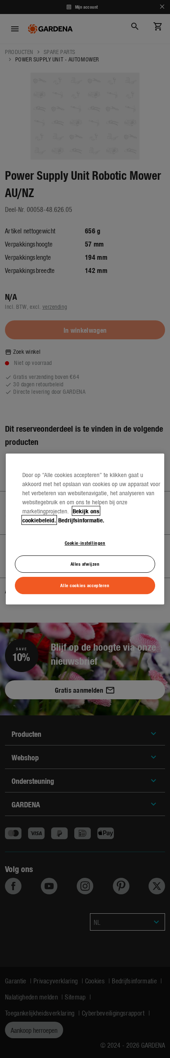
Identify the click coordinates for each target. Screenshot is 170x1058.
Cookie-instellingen (85, 542)
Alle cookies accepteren (84, 585)
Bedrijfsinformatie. (81, 520)
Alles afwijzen (85, 563)
